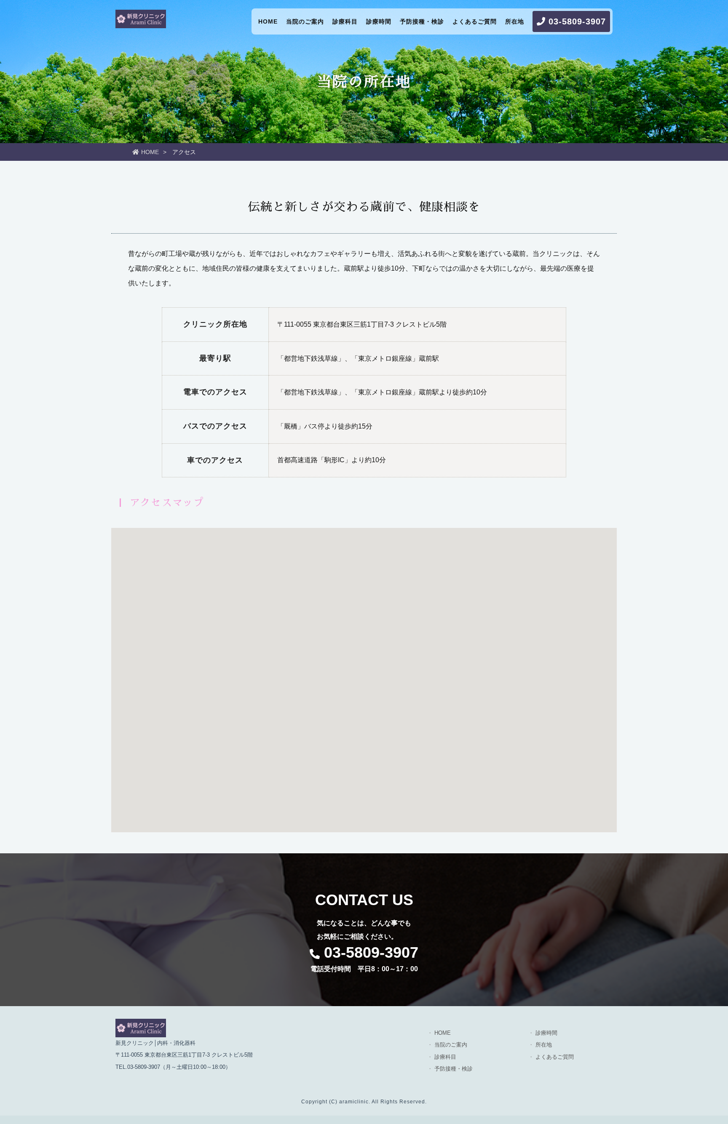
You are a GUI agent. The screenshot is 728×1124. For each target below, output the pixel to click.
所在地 (514, 21)
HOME (268, 21)
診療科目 (345, 21)
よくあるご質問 (474, 21)
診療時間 (378, 21)
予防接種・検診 (422, 21)
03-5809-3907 (576, 21)
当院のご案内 (305, 21)
